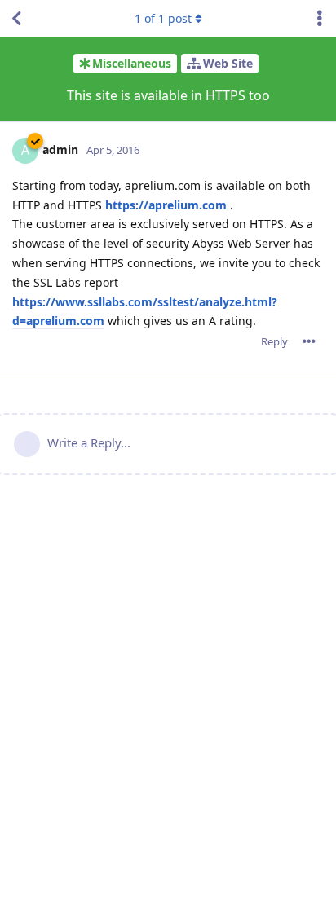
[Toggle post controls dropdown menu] (309, 341)
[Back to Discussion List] (16, 18)
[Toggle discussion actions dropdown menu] (319, 18)
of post (163, 18)
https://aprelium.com (166, 205)
